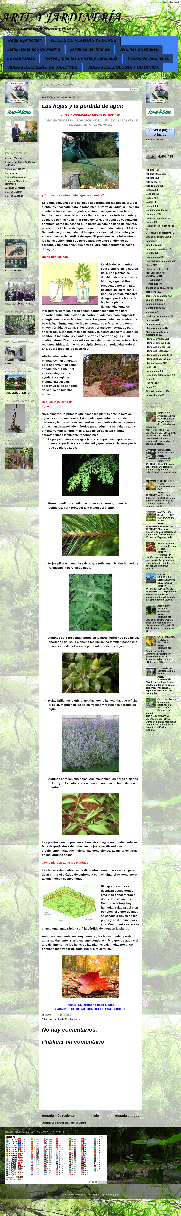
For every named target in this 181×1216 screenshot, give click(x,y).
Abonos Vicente (13, 158)
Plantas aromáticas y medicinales (157, 333)
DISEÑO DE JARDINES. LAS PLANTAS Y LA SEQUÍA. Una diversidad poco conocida (160, 420)
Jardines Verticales (15, 188)
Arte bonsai (152, 182)
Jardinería (58, 1019)
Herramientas (153, 280)
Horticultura (152, 284)
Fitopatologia (153, 257)
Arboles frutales (154, 174)
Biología (150, 190)
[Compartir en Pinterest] (70, 1015)
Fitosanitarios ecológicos (159, 261)
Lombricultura (153, 300)
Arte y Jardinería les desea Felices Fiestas (166, 546)
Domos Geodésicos (15, 177)
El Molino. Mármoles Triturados (15, 182)
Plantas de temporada (157, 355)
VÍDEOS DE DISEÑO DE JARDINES (42, 67)
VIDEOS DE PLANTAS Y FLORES (83, 40)
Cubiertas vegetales (156, 218)
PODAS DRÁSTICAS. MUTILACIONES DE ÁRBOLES (166, 578)
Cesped (150, 206)
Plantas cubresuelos (157, 343)
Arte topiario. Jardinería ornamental (164, 608)
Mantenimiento (153, 308)
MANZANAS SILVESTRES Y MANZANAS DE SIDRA (165, 516)
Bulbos (149, 198)
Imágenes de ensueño (157, 288)
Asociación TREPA (15, 169)
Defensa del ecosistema (158, 233)
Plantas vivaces (154, 363)
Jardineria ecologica (156, 296)
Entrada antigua (127, 1116)
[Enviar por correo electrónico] (59, 1015)
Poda (148, 367)
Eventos (150, 253)
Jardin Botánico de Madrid (33, 49)
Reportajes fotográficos (158, 375)
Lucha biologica (154, 304)
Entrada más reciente (58, 1116)
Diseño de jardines (156, 237)
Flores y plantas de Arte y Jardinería (81, 58)
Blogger (113, 1194)
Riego (149, 379)
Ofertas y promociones (158, 316)
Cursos (150, 222)
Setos (149, 387)
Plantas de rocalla (155, 351)
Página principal (24, 40)
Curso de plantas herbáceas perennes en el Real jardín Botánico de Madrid (161, 706)
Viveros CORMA (13, 192)
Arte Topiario (153, 186)
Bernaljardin (11, 173)
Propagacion (153, 371)
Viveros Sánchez (14, 196)
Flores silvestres (154, 269)
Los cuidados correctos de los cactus (166, 671)
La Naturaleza (21, 58)
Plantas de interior (155, 347)
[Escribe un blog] (62, 1015)
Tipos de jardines (155, 391)
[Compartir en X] (65, 1015)
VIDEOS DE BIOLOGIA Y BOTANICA (123, 67)
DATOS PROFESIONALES (160, 226)
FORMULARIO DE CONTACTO (155, 274)
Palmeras (151, 320)
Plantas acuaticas (155, 328)
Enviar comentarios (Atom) (71, 1123)
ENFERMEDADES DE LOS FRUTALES (166, 640)
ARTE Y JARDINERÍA (60, 18)
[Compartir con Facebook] (67, 1015)
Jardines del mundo (90, 49)
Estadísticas (152, 245)
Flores (149, 265)
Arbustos (151, 178)
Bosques (150, 194)
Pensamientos (153, 324)
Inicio (94, 1116)
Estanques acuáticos (157, 249)
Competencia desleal (157, 210)
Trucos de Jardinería (148, 58)
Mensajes (151, 312)
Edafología (151, 241)
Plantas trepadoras (156, 359)
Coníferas (151, 214)
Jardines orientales (138, 49)
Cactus (149, 202)
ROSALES (151, 383)
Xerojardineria (72, 1019)
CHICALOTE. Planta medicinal (166, 451)
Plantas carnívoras (156, 339)
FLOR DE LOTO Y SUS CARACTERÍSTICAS (166, 485)
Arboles (150, 170)
